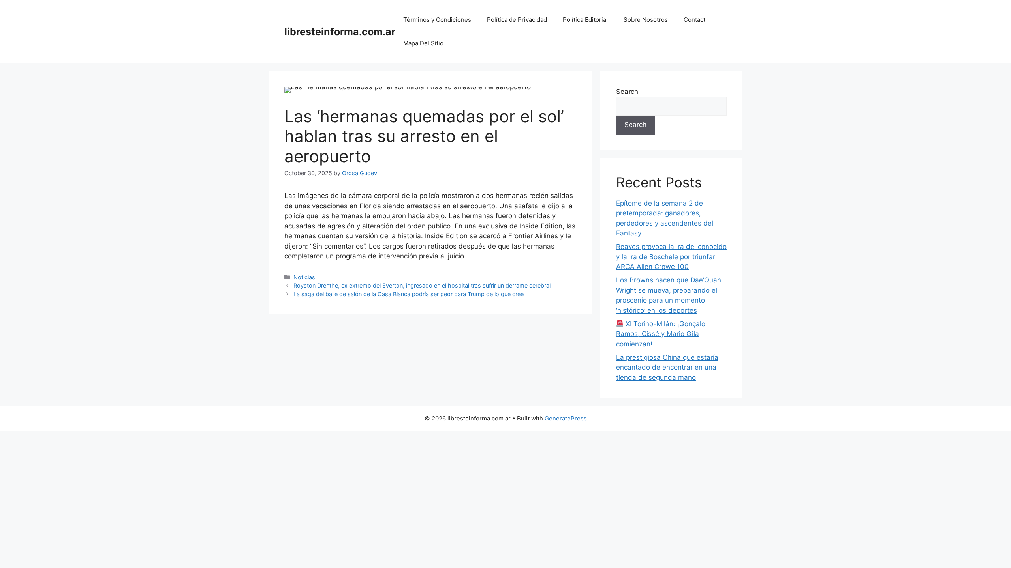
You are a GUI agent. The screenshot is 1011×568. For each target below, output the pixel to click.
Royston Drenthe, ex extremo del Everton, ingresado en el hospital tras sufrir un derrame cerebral (422, 285)
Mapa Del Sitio (423, 43)
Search (627, 91)
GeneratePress (566, 418)
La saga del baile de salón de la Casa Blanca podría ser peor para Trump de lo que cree (408, 294)
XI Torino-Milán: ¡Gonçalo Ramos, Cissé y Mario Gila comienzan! (660, 334)
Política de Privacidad (517, 19)
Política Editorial (585, 19)
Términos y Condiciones (437, 19)
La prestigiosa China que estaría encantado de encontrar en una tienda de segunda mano (667, 367)
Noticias (304, 277)
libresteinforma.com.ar (339, 31)
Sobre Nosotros (646, 19)
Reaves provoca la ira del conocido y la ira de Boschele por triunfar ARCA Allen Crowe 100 (671, 257)
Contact (694, 19)
